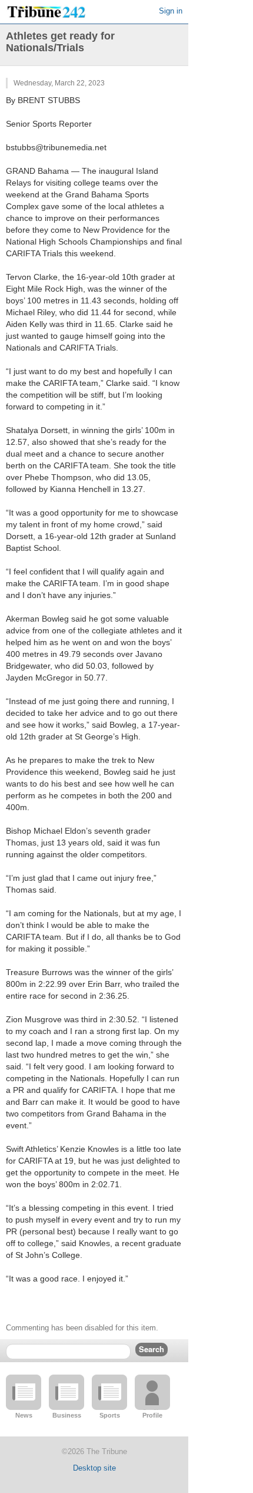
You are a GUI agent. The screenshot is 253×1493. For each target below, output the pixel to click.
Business (66, 1415)
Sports (109, 1415)
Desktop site (94, 1468)
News (23, 1415)
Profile (152, 1415)
